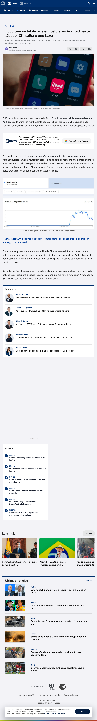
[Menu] (94, 3)
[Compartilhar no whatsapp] (70, 49)
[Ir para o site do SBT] (62, 687)
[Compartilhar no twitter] (83, 49)
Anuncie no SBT (26, 695)
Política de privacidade (49, 695)
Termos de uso (71, 695)
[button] (19, 554)
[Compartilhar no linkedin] (89, 49)
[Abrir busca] (88, 3)
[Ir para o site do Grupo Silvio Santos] (44, 687)
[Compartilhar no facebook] (76, 49)
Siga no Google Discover (78, 141)
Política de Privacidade (54, 714)
